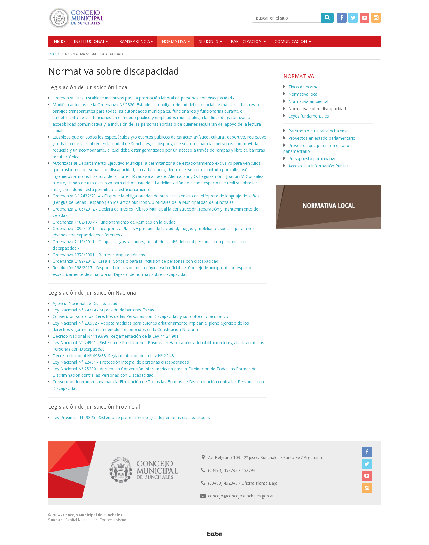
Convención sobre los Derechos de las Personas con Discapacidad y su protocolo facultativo (140, 316)
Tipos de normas (304, 87)
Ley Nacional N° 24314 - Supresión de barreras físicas (103, 310)
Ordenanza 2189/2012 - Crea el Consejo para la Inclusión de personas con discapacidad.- (137, 261)
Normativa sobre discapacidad (317, 108)
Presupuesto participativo (312, 158)
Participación (247, 41)
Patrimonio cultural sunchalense (318, 131)
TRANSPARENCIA (133, 41)
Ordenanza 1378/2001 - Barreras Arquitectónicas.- (100, 254)
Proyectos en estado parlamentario (321, 138)
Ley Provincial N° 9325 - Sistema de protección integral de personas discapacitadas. (132, 417)
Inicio (59, 41)
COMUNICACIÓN (291, 41)
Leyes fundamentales (308, 116)
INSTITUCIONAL (89, 41)
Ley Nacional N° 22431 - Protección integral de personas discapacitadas (121, 362)
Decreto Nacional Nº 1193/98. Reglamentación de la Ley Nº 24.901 (116, 336)
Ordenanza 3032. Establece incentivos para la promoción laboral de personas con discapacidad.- (143, 98)
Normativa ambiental (308, 101)
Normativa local (303, 94)
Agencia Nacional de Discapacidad (85, 303)
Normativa (174, 41)
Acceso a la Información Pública (318, 166)
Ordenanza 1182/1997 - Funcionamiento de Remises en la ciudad (114, 222)
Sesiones (209, 41)
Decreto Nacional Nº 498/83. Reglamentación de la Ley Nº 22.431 (114, 355)
